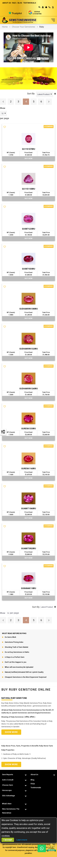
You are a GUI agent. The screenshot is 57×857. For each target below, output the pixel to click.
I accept (8, 839)
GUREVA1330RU (28, 428)
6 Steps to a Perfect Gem (14, 657)
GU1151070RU (28, 149)
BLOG (20, 3)
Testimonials (36, 787)
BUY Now (28, 158)
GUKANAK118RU (28, 588)
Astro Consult (7, 780)
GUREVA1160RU (28, 468)
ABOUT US (6, 3)
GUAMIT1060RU (28, 508)
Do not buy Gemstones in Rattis (17, 652)
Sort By (31, 93)
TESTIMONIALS (29, 3)
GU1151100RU (28, 189)
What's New (6, 804)
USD (52, 7)
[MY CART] (46, 7)
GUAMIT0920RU (28, 548)
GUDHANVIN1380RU (28, 309)
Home (5, 27)
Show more (11, 732)
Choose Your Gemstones (23, 27)
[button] (52, 7)
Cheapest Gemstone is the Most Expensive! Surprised (25, 677)
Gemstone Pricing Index (14, 642)
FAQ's (14, 3)
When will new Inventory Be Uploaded (19, 667)
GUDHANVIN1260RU (28, 388)
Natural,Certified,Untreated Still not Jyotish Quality (24, 672)
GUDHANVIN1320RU (28, 349)
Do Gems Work (10, 637)
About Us (34, 774)
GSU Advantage (8, 796)
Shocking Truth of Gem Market (16, 647)
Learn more (21, 840)
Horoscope (7, 790)
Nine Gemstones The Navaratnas (10, 811)
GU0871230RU (28, 229)
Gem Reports (7, 774)
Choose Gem (7, 785)
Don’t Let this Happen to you (15, 662)
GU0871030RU (28, 269)
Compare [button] (49, 126)
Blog (32, 780)
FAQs (33, 784)
